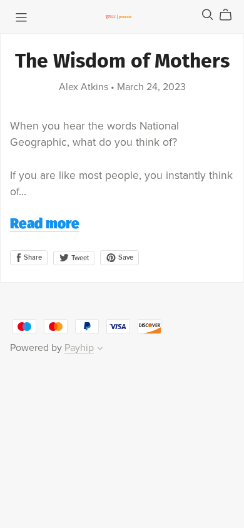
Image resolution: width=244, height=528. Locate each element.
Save (124, 257)
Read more (44, 225)
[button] (100, 349)
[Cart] (230, 15)
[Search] (207, 15)
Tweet (79, 258)
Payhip (79, 348)
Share (32, 257)
